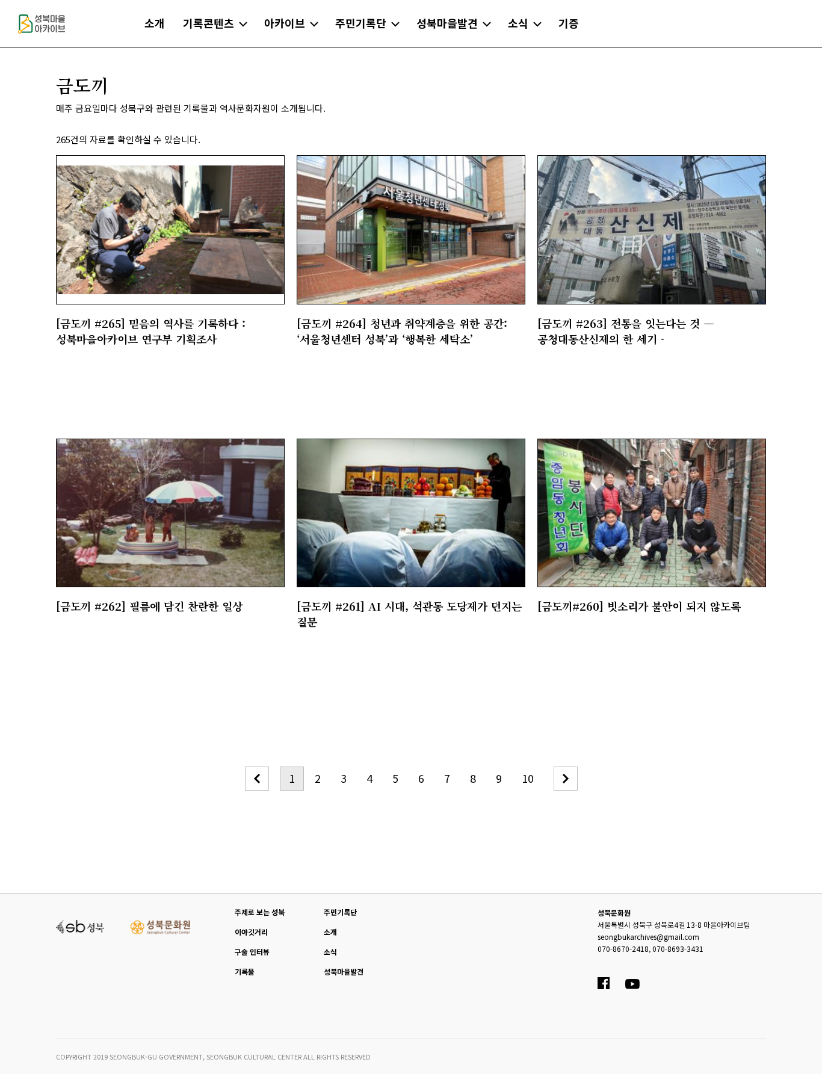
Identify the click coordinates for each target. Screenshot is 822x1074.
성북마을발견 (343, 971)
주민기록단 (340, 912)
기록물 (245, 971)
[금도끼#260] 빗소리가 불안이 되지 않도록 (639, 606)
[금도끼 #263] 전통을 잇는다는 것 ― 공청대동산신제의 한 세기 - (625, 331)
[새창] (80, 925)
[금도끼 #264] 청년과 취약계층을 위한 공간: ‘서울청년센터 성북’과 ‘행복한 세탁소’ (402, 331)
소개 (330, 932)
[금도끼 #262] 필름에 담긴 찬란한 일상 (149, 606)
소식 (330, 951)
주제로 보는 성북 (260, 912)
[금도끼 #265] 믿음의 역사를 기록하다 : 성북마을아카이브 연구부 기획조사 (151, 331)
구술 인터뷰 (252, 951)
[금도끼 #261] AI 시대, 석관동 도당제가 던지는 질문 (409, 613)
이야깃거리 (251, 932)
